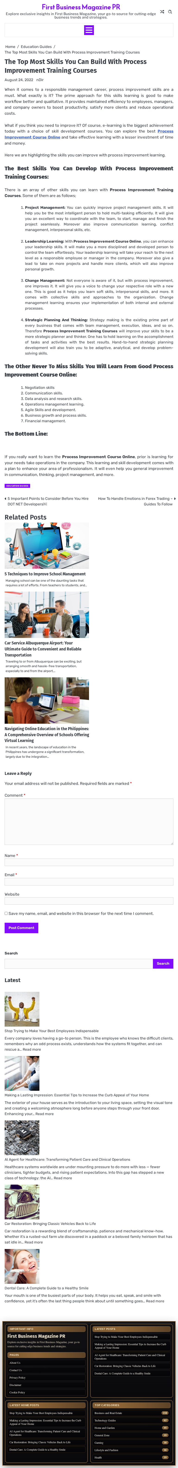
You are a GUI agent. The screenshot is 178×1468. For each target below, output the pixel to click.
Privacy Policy (17, 1377)
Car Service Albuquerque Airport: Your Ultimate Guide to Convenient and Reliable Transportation (43, 649)
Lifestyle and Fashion (106, 1450)
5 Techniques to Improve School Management (45, 574)
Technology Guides (105, 1420)
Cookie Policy (17, 1392)
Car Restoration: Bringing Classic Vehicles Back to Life (50, 1224)
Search (11, 953)
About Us (15, 1362)
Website (12, 894)
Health (98, 1457)
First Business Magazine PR (81, 7)
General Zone (102, 1435)
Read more (32, 1049)
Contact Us (16, 1370)
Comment (15, 795)
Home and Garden (105, 1428)
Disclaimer (15, 1385)
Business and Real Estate (108, 1413)
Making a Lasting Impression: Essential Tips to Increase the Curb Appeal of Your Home (77, 1095)
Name (11, 855)
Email (11, 874)
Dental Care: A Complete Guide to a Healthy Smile (47, 1288)
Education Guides (17, 486)
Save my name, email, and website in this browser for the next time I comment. (81, 913)
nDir (40, 80)
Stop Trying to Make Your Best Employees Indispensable (52, 1031)
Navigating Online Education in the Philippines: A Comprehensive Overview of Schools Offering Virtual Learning (47, 734)
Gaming (99, 1442)
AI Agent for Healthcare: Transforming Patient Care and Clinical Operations (67, 1159)
